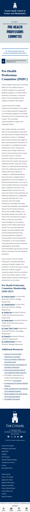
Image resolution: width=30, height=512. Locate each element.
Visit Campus (6, 457)
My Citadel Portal (7, 468)
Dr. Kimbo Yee (7, 312)
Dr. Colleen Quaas (8, 342)
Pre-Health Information (12, 399)
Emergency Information (9, 448)
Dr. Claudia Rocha (8, 304)
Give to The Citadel (7, 477)
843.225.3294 (15, 434)
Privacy (4, 465)
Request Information (8, 482)
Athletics (4, 454)
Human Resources (7, 491)
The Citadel (12, 440)
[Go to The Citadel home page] (15, 5)
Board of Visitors (7, 496)
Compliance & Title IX (8, 462)
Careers (4, 494)
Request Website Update (9, 460)
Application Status (7, 480)
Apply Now (5, 451)
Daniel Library (6, 474)
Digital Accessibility (7, 485)
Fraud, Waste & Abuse (8, 488)
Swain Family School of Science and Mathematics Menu (15, 52)
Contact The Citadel (8, 446)
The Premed (17, 381)
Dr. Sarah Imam (7, 320)
